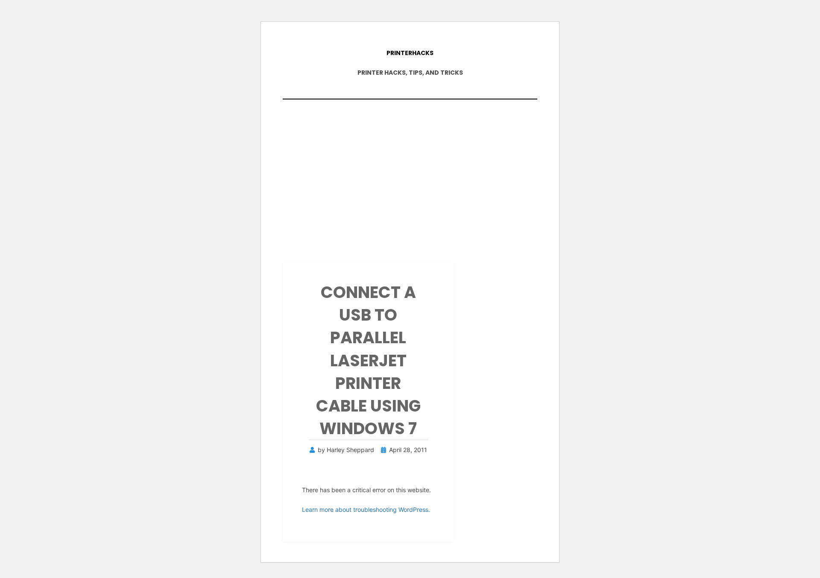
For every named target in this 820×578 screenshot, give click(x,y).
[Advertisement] (410, 176)
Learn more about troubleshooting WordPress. (366, 509)
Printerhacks (410, 53)
